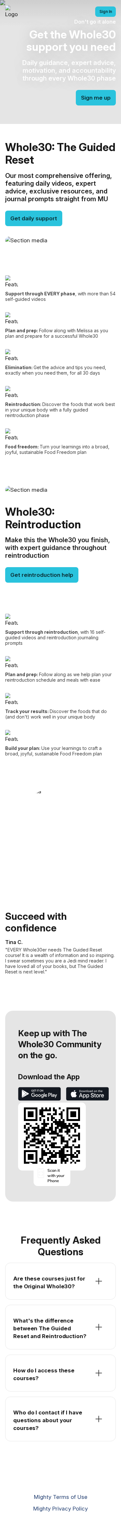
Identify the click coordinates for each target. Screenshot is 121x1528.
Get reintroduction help (41, 575)
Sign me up (96, 97)
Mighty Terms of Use (60, 1497)
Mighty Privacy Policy (60, 1508)
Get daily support (33, 218)
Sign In (105, 11)
